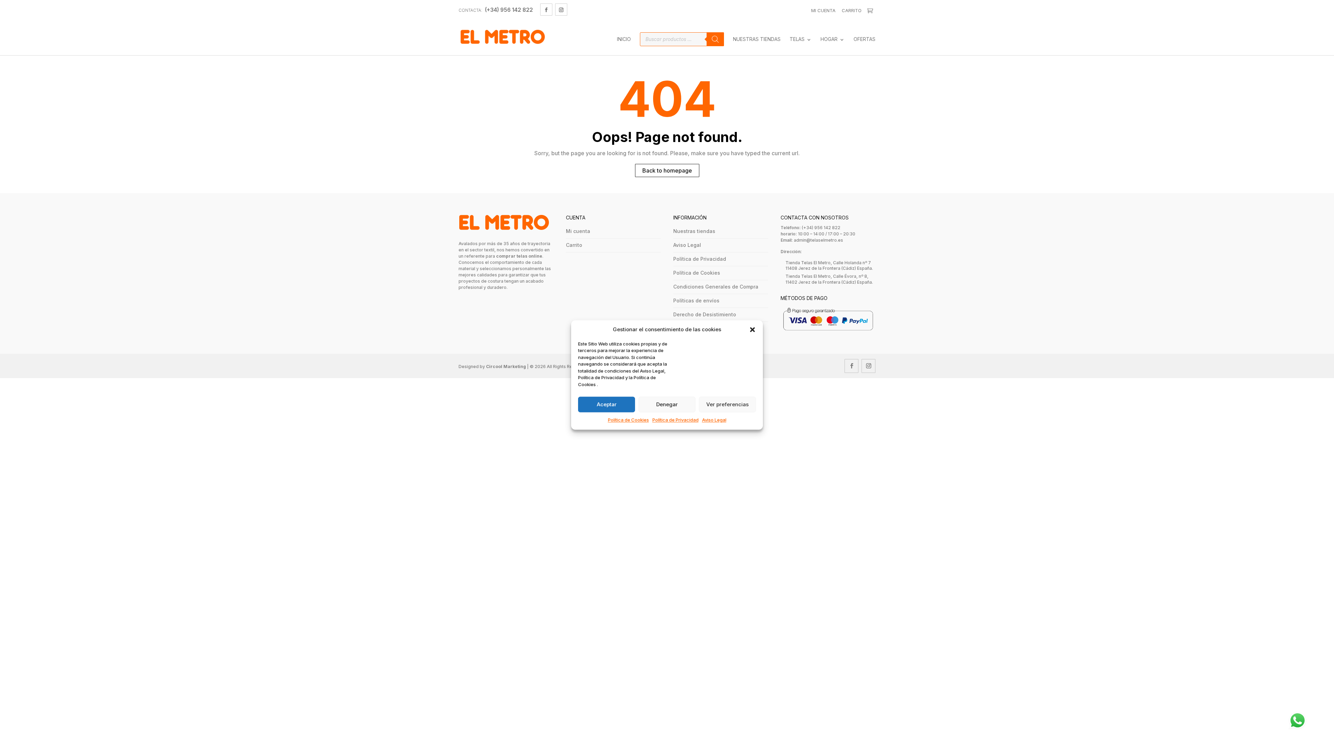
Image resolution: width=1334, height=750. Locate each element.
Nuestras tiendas (694, 231)
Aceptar (607, 404)
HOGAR (829, 39)
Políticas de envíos (696, 300)
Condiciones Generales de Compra (715, 287)
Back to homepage (667, 170)
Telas (797, 39)
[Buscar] (715, 39)
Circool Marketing (506, 366)
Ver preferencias (727, 404)
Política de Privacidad (675, 420)
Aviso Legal (714, 420)
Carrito (852, 10)
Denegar (667, 404)
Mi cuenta (578, 231)
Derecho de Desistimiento (704, 314)
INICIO (624, 39)
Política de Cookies (628, 420)
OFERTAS (864, 39)
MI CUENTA (823, 10)
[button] (752, 329)
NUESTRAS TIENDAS (757, 39)
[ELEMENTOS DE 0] (871, 10)
